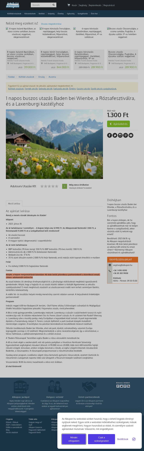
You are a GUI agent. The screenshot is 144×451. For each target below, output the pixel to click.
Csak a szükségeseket (101, 439)
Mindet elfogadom (73, 439)
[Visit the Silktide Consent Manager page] (133, 439)
